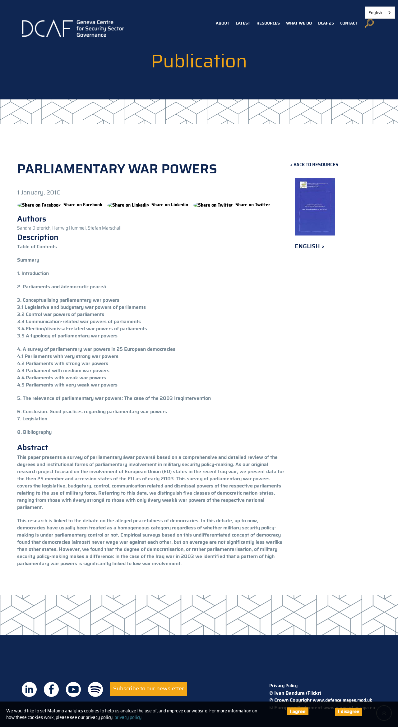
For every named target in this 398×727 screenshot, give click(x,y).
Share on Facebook (82, 204)
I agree (297, 711)
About (222, 23)
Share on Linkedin (169, 204)
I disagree (348, 711)
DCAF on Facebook (51, 689)
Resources (268, 23)
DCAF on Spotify (95, 689)
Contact (349, 23)
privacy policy (127, 717)
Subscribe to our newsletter (148, 688)
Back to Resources (316, 165)
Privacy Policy (283, 685)
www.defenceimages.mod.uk (342, 700)
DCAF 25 (326, 23)
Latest (243, 23)
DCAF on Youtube (73, 689)
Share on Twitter (252, 204)
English (308, 246)
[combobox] (380, 13)
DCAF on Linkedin (29, 689)
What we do (299, 23)
